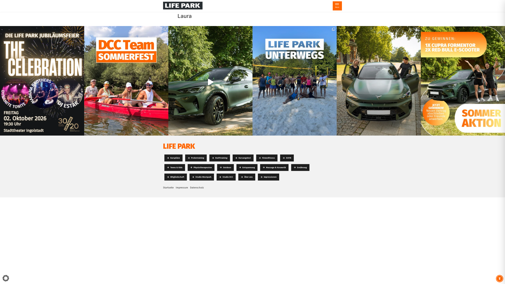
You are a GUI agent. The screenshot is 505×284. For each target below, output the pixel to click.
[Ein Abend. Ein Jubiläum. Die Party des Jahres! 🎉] (42, 82)
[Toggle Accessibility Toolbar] (499, 278)
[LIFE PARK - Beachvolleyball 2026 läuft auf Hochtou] (294, 82)
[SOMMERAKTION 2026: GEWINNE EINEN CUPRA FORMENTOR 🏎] (210, 82)
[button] (6, 278)
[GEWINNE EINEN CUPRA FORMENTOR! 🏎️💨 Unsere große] (379, 82)
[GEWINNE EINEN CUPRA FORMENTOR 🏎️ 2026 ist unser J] (463, 82)
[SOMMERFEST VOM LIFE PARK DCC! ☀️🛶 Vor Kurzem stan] (126, 82)
